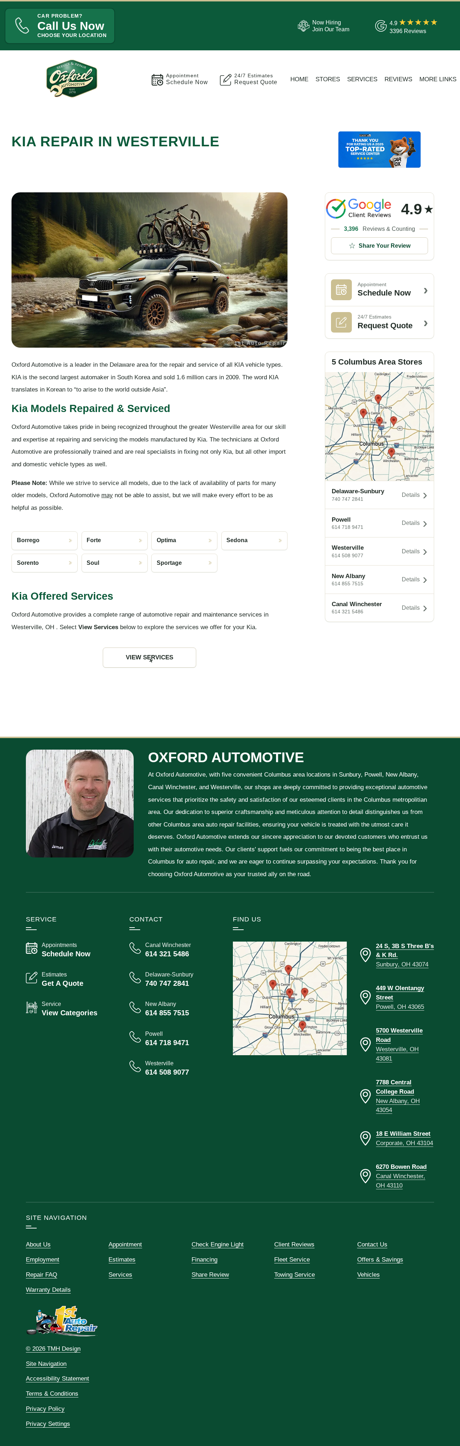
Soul (93, 563)
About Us (38, 1244)
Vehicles (368, 1274)
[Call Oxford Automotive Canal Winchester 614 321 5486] (172, 950)
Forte (94, 540)
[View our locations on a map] (290, 999)
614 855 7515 (347, 583)
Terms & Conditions (52, 1393)
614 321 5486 (347, 611)
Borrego (28, 540)
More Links (437, 79)
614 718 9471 (347, 527)
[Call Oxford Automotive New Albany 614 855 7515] (172, 1009)
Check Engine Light (218, 1244)
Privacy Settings (48, 1423)
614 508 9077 (347, 555)
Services (362, 79)
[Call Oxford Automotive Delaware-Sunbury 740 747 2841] (172, 979)
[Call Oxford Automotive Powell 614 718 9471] (172, 1038)
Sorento (28, 563)
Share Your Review (384, 246)
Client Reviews (294, 1244)
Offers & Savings (380, 1259)
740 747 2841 (347, 499)
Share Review (210, 1274)
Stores (328, 79)
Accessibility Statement (57, 1378)
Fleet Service (292, 1259)
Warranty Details (48, 1289)
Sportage (169, 563)
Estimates (122, 1259)
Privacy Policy (45, 1408)
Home (299, 79)
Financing (204, 1259)
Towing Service (294, 1274)
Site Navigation (46, 1363)
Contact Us (372, 1244)
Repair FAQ (41, 1274)
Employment (42, 1259)
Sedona (237, 540)
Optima (166, 540)
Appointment (125, 1244)
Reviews (398, 79)
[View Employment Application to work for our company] (322, 25)
